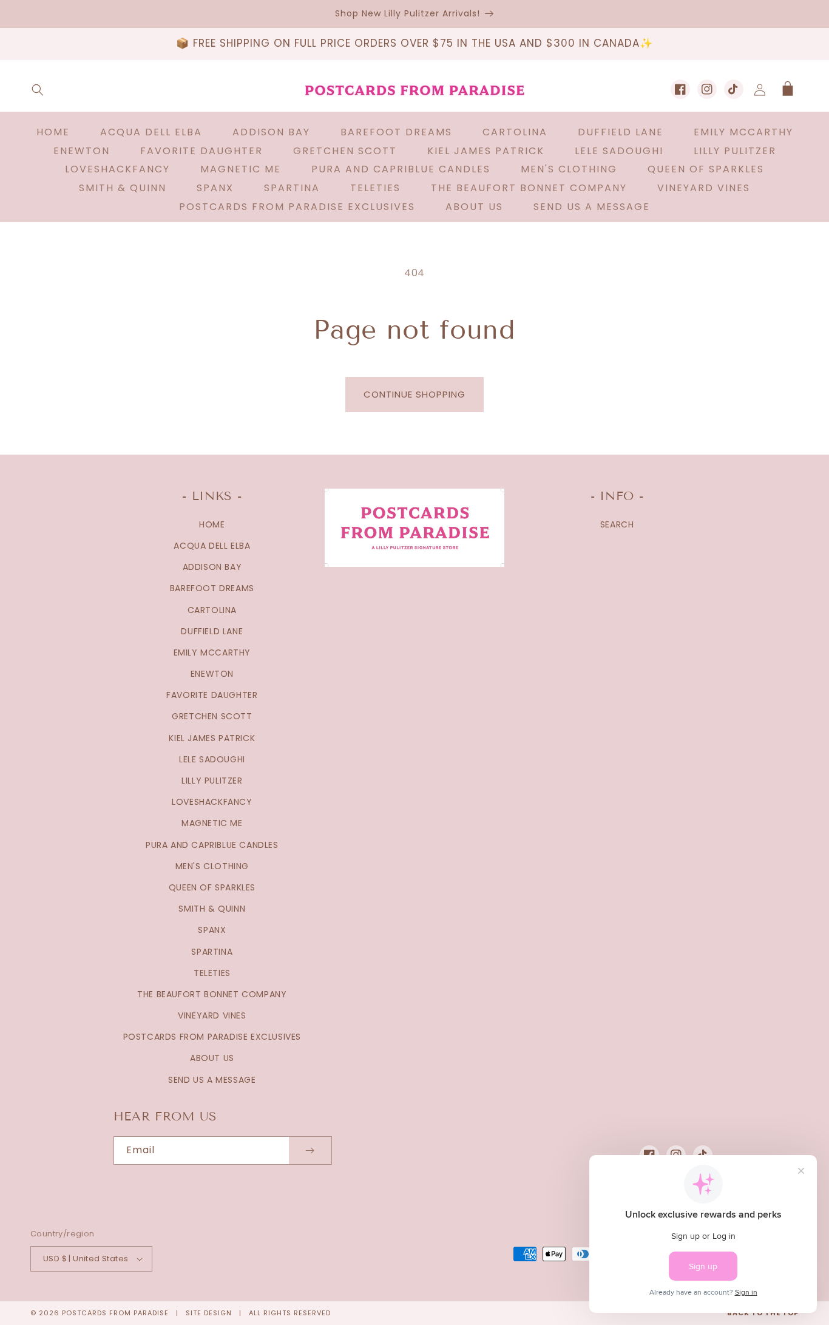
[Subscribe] (310, 1150)
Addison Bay (212, 567)
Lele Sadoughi (212, 759)
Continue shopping (414, 394)
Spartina (211, 952)
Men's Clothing (212, 866)
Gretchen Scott (212, 716)
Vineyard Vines (212, 1015)
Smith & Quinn (211, 909)
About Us (212, 1058)
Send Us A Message (211, 1080)
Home (212, 524)
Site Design (209, 1313)
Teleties (212, 973)
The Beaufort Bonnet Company (211, 994)
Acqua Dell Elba (212, 546)
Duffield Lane (212, 631)
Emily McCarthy (212, 652)
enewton (212, 674)
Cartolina (212, 610)
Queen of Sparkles (212, 887)
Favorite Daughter (211, 695)
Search (617, 524)
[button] (37, 89)
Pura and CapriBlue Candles (212, 845)
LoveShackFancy (212, 802)
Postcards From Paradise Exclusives (212, 1037)
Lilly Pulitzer (211, 780)
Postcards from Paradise (115, 1313)
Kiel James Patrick (212, 738)
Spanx (212, 930)
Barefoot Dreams (212, 588)
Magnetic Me (212, 823)
